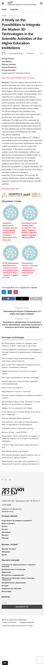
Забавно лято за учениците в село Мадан (17, 408)
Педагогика (6, 572)
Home (4, 9)
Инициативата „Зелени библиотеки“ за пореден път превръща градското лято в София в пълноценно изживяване (21, 438)
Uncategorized (12, 16)
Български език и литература (13, 569)
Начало (4, 16)
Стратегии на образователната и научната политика (19, 565)
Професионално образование (14, 583)
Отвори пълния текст (10, 189)
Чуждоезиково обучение (11, 588)
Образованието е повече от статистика (16, 391)
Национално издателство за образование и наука (22, 4)
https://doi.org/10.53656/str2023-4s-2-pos (18, 78)
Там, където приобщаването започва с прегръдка (20, 377)
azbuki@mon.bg (7, 511)
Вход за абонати (8, 523)
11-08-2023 (30, 53)
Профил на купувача (27, 622)
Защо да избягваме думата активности (16, 418)
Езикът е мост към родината (12, 387)
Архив (4, 555)
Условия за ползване (9, 622)
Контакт (5, 529)
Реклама (5, 538)
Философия (6, 591)
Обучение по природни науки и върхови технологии (18, 579)
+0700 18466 (6, 505)
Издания (14, 9)
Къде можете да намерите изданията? (17, 520)
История (5, 585)
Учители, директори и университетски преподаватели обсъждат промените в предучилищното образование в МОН (22, 352)
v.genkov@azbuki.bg (15, 53)
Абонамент (6, 532)
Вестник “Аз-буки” (9, 549)
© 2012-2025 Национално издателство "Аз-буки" (17, 626)
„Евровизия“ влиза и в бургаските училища (17, 428)
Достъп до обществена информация (14, 620)
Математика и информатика (13, 575)
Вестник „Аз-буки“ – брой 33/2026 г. (15, 432)
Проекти (5, 535)
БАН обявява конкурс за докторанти (15, 451)
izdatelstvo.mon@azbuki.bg (11, 509)
